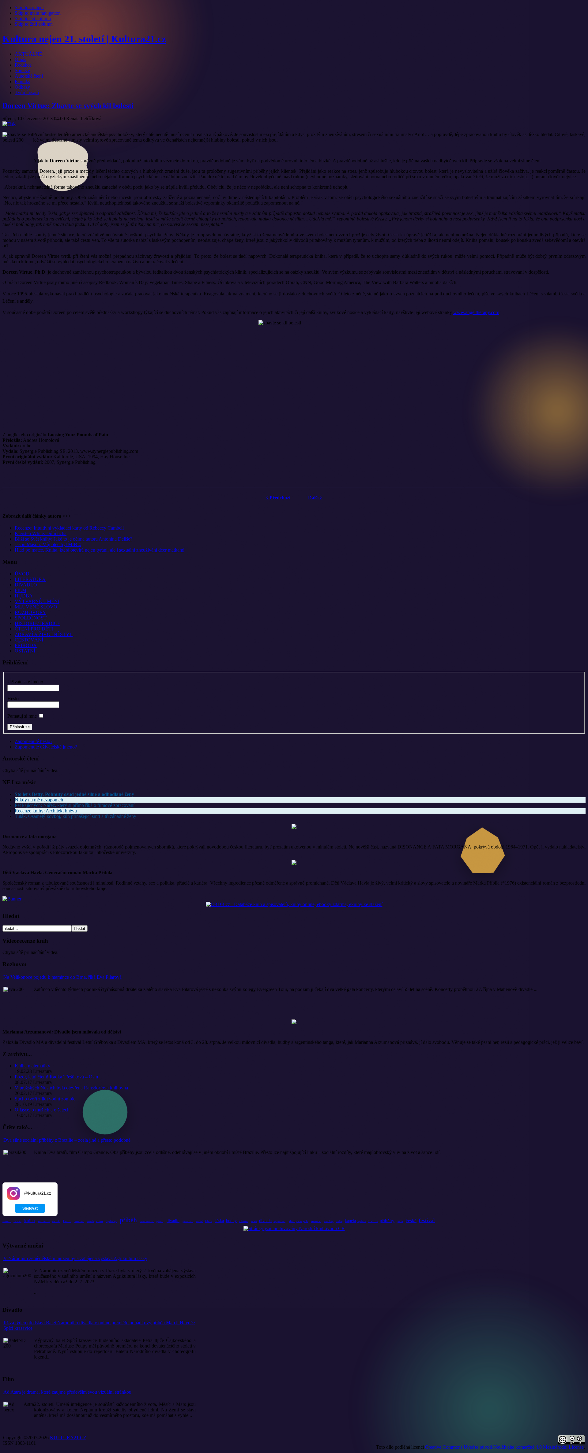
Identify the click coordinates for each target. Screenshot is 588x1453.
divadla (265, 1220)
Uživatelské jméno (25, 681)
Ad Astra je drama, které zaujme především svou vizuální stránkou (67, 1392)
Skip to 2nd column (34, 24)
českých (302, 1221)
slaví (292, 1221)
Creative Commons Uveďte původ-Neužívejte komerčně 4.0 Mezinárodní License (504, 1447)
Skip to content (29, 7)
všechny (329, 1221)
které (208, 1221)
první (400, 1221)
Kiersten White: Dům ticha (40, 533)
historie (373, 1221)
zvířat (17, 1221)
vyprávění (279, 1221)
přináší (316, 1221)
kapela (350, 1220)
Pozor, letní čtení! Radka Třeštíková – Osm (56, 1076)
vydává (361, 1221)
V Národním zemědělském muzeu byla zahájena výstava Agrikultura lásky (75, 1258)
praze (254, 1221)
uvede (90, 1221)
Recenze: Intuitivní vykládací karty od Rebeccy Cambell (69, 528)
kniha (29, 1220)
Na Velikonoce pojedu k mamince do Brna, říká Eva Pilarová (62, 977)
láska (219, 1220)
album (243, 1221)
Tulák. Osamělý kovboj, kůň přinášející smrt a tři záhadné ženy (75, 816)
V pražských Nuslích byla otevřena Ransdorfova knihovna (71, 1087)
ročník (56, 1221)
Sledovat (30, 1208)
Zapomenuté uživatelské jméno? (46, 746)
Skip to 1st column (33, 18)
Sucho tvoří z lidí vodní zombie (45, 1098)
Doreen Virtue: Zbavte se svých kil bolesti (68, 105)
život (199, 1221)
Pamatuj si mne (22, 716)
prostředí (188, 1221)
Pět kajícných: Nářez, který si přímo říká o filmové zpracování (74, 805)
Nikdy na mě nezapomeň (39, 799)
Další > (315, 497)
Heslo (13, 698)
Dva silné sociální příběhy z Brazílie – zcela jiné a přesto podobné (66, 1140)
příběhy (387, 1220)
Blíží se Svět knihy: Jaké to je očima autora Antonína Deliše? (73, 539)
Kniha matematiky (32, 1065)
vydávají (111, 1221)
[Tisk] (9, 124)
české (411, 1220)
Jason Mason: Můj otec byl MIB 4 (48, 544)
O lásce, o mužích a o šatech (42, 1109)
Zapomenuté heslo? (33, 741)
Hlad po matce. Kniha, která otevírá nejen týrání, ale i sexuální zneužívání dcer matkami (99, 550)
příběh (128, 1220)
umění (6, 1221)
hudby (231, 1220)
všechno (79, 1221)
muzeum (44, 1221)
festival (427, 1220)
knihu (67, 1221)
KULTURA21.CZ (68, 1437)
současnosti (147, 1221)
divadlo (173, 1220)
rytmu (159, 1221)
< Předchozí (278, 497)
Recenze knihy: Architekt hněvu (46, 810)
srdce (339, 1221)
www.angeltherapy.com (476, 312)
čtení (99, 1221)
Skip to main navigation (38, 13)
